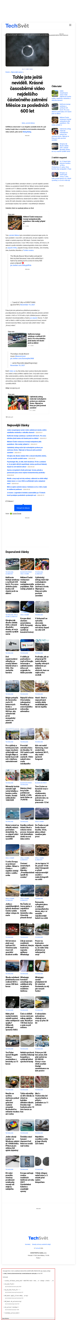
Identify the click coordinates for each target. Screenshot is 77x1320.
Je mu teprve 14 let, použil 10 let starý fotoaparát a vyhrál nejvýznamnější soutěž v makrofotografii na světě (42, 871)
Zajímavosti (9, 574)
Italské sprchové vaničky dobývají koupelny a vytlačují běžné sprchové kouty (27, 1057)
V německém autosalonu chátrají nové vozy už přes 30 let (41, 1018)
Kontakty (27, 1244)
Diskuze (10, 501)
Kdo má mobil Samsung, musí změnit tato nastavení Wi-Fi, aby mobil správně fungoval (41, 752)
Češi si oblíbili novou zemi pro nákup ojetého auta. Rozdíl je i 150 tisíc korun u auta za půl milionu (26, 1021)
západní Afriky (12, 248)
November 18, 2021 (17, 365)
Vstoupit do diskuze (23, 508)
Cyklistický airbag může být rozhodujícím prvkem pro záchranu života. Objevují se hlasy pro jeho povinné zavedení (25, 450)
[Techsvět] (17, 26)
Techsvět (37, 1248)
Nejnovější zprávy (17, 72)
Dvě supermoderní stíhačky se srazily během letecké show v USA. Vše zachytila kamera (12, 665)
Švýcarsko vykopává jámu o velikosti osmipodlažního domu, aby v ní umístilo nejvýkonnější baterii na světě (42, 910)
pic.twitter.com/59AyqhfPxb (20, 265)
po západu (33, 318)
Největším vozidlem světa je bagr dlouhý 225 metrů (41, 1140)
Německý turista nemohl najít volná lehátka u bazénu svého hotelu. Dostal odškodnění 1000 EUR (12, 793)
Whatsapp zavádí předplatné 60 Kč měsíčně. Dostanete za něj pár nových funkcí (42, 984)
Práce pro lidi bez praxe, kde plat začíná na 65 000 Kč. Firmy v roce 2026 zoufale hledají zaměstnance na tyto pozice (42, 1061)
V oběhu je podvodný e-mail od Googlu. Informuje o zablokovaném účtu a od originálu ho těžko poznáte (26, 665)
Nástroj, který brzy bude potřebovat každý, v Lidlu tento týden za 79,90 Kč (26, 794)
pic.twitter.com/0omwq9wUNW (22, 358)
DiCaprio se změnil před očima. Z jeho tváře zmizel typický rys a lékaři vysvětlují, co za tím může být (61, 176)
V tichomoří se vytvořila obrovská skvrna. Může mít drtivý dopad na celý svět (42, 624)
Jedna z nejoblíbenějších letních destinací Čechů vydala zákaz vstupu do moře (12, 909)
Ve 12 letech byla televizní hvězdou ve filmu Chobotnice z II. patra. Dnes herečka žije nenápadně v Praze (61, 165)
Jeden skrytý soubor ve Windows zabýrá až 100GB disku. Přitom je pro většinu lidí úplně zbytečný (12, 1143)
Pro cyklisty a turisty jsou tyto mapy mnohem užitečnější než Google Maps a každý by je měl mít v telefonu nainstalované (12, 753)
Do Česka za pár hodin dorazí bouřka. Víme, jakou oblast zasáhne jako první (42, 831)
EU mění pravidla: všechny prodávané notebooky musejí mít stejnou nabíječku (10, 1181)
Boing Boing (27, 132)
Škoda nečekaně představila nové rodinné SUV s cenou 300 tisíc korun (12, 982)
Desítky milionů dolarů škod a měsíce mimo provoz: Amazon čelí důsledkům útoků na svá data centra (27, 832)
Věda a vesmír (24, 574)
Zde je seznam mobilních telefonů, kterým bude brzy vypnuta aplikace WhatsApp (27, 948)
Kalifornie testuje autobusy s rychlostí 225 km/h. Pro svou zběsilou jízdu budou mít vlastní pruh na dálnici (36, 338)
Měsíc (23, 123)
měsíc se (12, 371)
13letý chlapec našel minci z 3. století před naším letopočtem (41, 1177)
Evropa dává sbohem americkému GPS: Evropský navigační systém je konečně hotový (27, 625)
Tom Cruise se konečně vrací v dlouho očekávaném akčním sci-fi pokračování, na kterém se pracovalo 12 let (41, 794)
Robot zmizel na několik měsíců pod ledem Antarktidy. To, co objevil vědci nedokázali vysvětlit (12, 832)
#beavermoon (20, 356)
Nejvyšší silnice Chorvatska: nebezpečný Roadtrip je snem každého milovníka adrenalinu (26, 704)
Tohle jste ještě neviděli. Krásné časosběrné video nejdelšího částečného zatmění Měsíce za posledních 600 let (27, 94)
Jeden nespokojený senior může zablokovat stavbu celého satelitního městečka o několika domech (61, 95)
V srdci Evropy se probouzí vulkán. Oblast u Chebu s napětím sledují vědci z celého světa (12, 868)
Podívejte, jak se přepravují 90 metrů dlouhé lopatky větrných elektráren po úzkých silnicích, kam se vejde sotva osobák (42, 666)
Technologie (9, 572)
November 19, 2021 (27, 305)
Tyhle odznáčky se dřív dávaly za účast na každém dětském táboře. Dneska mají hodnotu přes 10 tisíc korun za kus (27, 1102)
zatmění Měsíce (30, 123)
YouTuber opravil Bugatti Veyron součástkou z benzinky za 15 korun (12, 1058)
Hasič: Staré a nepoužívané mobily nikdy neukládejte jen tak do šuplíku (41, 702)
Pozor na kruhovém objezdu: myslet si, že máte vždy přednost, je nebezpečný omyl (41, 948)
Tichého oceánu (28, 250)
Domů (8, 72)
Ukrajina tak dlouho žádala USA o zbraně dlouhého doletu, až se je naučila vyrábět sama (12, 627)
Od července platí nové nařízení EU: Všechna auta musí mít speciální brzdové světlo (12, 948)
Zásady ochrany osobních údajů (41, 1244)
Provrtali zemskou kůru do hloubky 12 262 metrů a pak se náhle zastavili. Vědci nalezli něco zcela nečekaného (27, 754)
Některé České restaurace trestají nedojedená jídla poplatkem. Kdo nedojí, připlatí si (27, 583)
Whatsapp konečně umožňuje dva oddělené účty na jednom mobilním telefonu (26, 984)
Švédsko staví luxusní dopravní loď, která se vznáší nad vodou (26, 1141)
